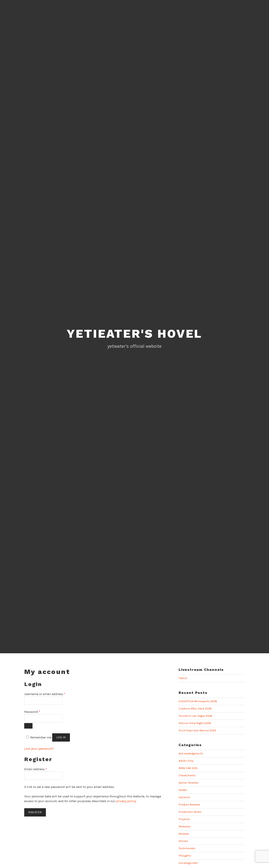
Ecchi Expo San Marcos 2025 (197, 730)
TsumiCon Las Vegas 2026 (195, 716)
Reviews (184, 833)
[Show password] (28, 726)
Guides (183, 790)
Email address (35, 769)
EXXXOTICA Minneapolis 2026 (198, 701)
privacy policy (126, 801)
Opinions (184, 797)
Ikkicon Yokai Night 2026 (195, 723)
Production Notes (190, 812)
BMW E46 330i (188, 768)
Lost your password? (39, 748)
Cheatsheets (187, 775)
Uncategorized (188, 863)
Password (32, 712)
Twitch (183, 678)
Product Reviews (189, 804)
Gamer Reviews (189, 782)
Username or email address (44, 694)
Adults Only (186, 760)
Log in (61, 737)
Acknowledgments (191, 753)
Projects (184, 819)
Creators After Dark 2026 (195, 708)
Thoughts (185, 855)
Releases (185, 826)
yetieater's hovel (134, 334)
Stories (183, 841)
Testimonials (187, 848)
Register (35, 812)
